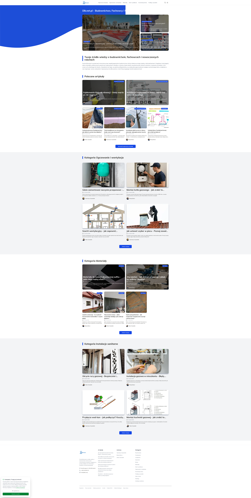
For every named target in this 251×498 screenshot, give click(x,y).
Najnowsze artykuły (103, 2)
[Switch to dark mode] (167, 2)
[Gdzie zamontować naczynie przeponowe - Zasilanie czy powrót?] (103, 175)
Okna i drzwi (138, 476)
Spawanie (137, 459)
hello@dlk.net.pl (84, 472)
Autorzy (119, 450)
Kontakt (103, 488)
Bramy (136, 462)
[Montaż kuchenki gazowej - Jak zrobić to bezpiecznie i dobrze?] (148, 402)
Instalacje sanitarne (139, 481)
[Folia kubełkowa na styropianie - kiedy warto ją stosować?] (114, 117)
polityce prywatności (20, 487)
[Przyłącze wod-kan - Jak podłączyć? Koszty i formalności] (103, 402)
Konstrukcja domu (142, 2)
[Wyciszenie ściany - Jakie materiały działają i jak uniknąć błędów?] (114, 302)
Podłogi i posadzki (152, 2)
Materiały (125, 2)
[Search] (165, 2)
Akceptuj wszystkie (16, 494)
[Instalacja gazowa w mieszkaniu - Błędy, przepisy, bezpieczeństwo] (148, 361)
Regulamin (81, 488)
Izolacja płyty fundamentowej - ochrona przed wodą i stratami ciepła (108, 44)
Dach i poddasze (133, 2)
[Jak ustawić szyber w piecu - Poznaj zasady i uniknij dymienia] (148, 216)
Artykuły (100, 450)
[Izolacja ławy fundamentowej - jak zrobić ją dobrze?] (158, 117)
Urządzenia (137, 457)
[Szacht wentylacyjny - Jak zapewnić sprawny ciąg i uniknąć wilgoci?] (103, 216)
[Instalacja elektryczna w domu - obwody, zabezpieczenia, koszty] (136, 117)
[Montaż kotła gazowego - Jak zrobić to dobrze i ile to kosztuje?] (148, 175)
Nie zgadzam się (15, 490)
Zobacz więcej (125, 246)
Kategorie (138, 450)
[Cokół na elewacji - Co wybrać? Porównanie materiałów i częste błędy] (92, 302)
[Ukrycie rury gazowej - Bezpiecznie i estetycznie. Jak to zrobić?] (103, 361)
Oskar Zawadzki (132, 102)
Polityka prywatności (97, 488)
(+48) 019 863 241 (85, 470)
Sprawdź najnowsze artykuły (125, 146)
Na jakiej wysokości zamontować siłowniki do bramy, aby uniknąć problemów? (105, 470)
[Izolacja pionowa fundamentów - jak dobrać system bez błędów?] (92, 117)
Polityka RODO (109, 488)
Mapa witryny (125, 488)
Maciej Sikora (88, 102)
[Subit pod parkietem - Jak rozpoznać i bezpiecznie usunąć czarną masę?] (136, 302)
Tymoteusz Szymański (90, 198)
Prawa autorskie (88, 488)
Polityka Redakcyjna (118, 488)
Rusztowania (138, 452)
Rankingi (137, 478)
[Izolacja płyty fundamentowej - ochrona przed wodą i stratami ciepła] (111, 33)
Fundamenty (138, 455)
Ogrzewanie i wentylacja (115, 2)
